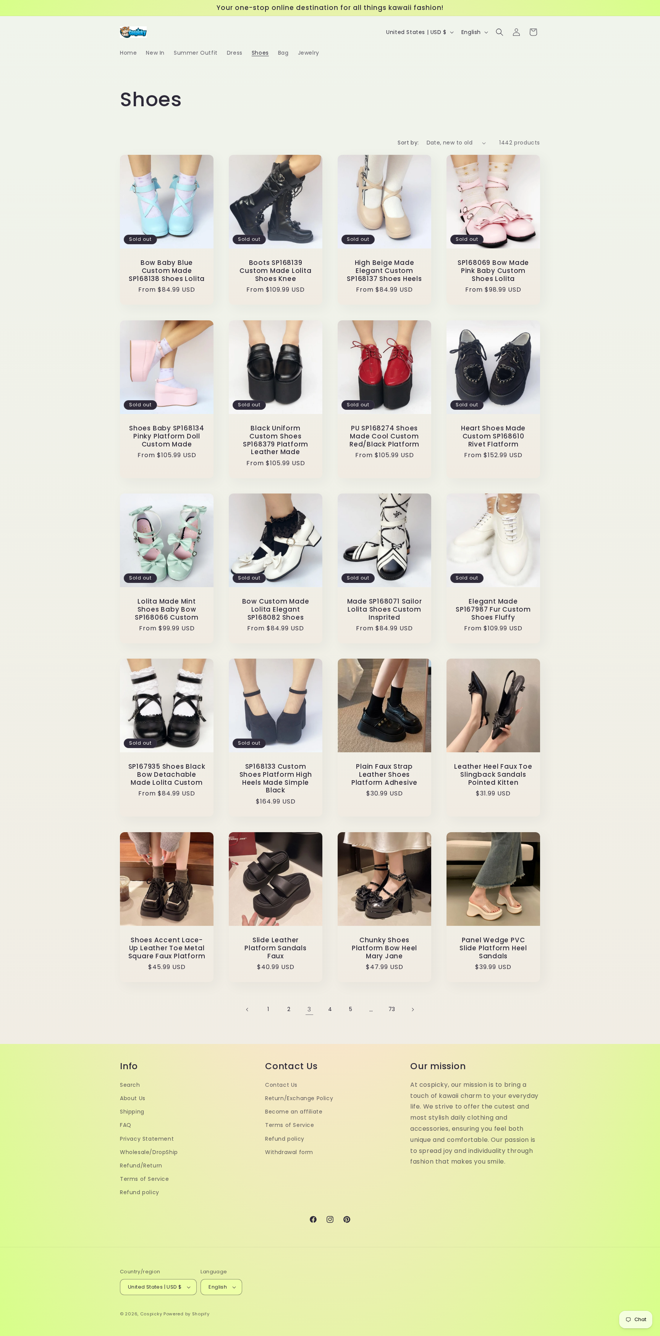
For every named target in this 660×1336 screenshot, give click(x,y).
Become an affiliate (293, 1111)
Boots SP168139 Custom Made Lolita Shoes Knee (275, 270)
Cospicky (151, 1314)
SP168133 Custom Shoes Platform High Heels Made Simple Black (275, 778)
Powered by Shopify (186, 1314)
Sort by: (408, 142)
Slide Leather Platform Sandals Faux (275, 948)
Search (130, 1085)
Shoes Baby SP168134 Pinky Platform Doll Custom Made (166, 436)
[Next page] (412, 1009)
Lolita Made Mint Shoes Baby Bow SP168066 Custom (167, 609)
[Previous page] (247, 1009)
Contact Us (281, 1085)
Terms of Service (144, 1179)
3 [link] (309, 1009)
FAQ (125, 1125)
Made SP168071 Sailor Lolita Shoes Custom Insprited (384, 609)
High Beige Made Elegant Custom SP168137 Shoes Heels (384, 270)
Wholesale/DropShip (149, 1152)
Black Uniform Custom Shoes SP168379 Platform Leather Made (275, 440)
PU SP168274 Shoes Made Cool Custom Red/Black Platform (384, 436)
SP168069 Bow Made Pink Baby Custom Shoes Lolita (493, 270)
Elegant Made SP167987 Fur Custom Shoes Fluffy (493, 609)
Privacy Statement (147, 1139)
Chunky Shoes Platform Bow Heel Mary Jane (384, 948)
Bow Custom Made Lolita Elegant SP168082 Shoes (275, 609)
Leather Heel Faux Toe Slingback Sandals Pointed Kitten (493, 774)
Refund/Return (141, 1165)
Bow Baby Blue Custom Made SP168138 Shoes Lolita (167, 270)
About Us (133, 1098)
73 (391, 1009)
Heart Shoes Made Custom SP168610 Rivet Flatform (493, 436)
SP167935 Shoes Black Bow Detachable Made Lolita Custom (166, 774)
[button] (499, 32)
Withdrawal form (289, 1152)
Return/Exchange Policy (299, 1098)
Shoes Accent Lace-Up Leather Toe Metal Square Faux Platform (166, 948)
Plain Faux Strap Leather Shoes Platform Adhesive (384, 774)
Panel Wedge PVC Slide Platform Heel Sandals (493, 948)
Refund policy (139, 1192)
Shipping (132, 1111)
